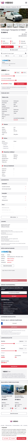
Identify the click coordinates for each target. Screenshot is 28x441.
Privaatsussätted (16, 425)
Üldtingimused (8, 425)
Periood (3, 348)
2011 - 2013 (19, 6)
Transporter (13, 6)
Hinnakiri (25, 425)
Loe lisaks (6, 438)
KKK (21, 425)
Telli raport (14, 296)
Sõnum (8, 46)
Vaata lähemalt (14, 366)
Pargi (21, 46)
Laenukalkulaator (22, 35)
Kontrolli (16, 119)
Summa (3, 341)
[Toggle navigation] (26, 2)
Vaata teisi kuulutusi (7, 265)
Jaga (21, 55)
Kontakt (2, 425)
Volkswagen (8, 6)
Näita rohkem (13, 217)
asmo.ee (9, 262)
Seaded (13, 438)
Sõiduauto (3, 6)
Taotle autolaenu (20, 83)
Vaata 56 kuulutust (14, 413)
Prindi (8, 55)
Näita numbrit (15, 49)
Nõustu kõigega (21, 438)
